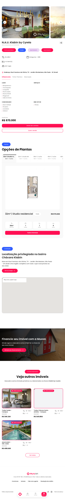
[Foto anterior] (4, 22)
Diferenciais (6, 77)
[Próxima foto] (60, 22)
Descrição (27, 77)
